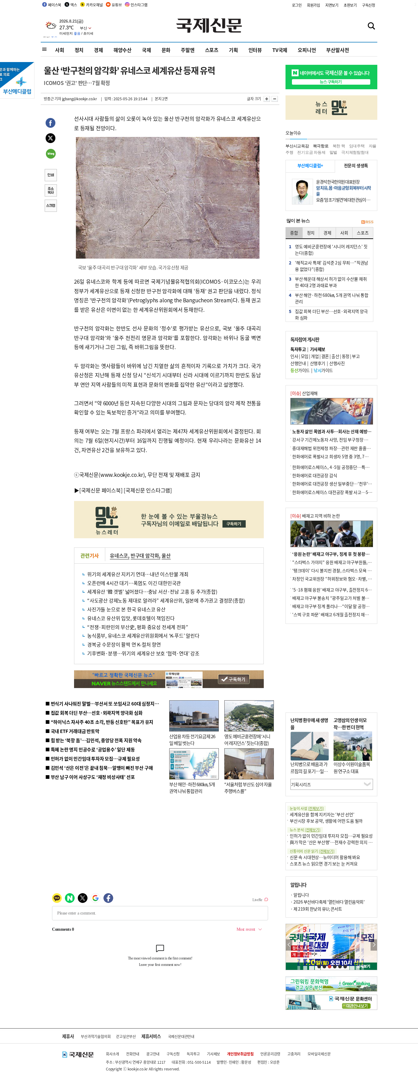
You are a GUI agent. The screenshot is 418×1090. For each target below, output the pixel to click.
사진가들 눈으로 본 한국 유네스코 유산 (126, 609)
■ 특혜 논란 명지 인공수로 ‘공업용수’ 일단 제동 (90, 749)
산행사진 (337, 363)
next (374, 945)
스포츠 (211, 49)
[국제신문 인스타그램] (148, 490)
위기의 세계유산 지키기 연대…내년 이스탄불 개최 (137, 574)
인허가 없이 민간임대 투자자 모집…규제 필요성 (331, 836)
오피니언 (307, 49)
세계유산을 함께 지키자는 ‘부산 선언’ (322, 814)
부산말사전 (337, 49)
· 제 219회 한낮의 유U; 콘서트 (316, 909)
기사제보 (213, 1053)
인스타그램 (139, 4)
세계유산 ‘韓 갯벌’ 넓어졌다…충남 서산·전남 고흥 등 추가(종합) (152, 591)
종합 (294, 233)
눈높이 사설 (306, 808)
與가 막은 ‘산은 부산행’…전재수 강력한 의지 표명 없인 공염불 (343, 842)
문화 (166, 49)
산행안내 (298, 363)
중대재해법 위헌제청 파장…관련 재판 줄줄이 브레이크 (339, 448)
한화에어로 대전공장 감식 (314, 475)
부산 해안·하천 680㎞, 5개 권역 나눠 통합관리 (192, 787)
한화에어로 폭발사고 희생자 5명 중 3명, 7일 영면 (334, 456)
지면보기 (331, 5)
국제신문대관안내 (181, 1036)
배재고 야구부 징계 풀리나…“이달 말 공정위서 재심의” (340, 606)
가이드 (300, 370)
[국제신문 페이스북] (101, 490)
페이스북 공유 (50, 124)
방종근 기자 (52, 98)
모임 (304, 356)
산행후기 (317, 363)
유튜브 (116, 4)
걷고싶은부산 (126, 1036)
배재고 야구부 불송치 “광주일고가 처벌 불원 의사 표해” (340, 598)
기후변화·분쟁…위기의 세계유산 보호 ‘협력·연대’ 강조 (143, 653)
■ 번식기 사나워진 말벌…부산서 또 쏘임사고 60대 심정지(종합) (105, 703)
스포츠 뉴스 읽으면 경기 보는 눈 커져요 (324, 863)
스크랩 (50, 206)
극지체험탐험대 (355, 152)
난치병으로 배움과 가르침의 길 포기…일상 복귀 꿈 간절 (309, 771)
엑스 (73, 4)
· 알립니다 (299, 895)
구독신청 (368, 5)
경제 (98, 49)
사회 (59, 49)
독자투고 (193, 1053)
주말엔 (187, 49)
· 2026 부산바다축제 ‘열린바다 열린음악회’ (327, 902)
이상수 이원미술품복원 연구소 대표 (352, 767)
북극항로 (321, 146)
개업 (315, 356)
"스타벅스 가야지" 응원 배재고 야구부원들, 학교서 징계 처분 (344, 562)
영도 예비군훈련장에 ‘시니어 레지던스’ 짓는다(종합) (247, 739)
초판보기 (350, 5)
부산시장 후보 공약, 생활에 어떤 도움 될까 (326, 821)
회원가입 (313, 5)
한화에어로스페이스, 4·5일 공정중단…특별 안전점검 (339, 467)
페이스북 (54, 4)
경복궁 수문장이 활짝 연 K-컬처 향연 (124, 644)
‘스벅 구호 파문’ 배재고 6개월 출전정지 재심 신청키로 (338, 614)
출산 (335, 356)
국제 (146, 49)
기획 (233, 49)
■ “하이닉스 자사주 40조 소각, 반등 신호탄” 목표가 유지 (99, 722)
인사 (294, 356)
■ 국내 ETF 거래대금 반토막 (72, 731)
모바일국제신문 (319, 1053)
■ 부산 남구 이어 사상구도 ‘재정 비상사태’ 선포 (90, 777)
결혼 (325, 356)
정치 (79, 49)
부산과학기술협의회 (95, 1036)
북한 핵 (339, 146)
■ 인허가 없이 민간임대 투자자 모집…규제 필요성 (92, 758)
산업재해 (304, 393)
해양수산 (123, 49)
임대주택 (357, 146)
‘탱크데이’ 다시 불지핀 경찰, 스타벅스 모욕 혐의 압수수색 (342, 570)
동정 (345, 356)
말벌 (334, 152)
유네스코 (119, 555)
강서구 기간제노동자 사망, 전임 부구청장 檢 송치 (334, 439)
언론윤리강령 (270, 1053)
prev (289, 945)
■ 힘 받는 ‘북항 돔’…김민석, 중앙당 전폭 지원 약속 (93, 740)
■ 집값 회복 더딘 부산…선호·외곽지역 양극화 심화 (93, 712)
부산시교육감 (297, 146)
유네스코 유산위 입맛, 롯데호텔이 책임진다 (130, 618)
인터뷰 (255, 49)
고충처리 (293, 1053)
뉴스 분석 (305, 829)
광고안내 (152, 1053)
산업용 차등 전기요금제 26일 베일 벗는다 (192, 739)
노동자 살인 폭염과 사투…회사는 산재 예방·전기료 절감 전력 (345, 431)
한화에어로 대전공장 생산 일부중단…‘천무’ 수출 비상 (338, 484)
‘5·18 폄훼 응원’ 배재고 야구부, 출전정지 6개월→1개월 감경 (345, 590)
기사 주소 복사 (50, 191)
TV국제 (279, 49)
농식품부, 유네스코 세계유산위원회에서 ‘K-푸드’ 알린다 (143, 635)
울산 (166, 555)
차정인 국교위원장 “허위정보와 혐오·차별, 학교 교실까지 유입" (347, 579)
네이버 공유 (50, 154)
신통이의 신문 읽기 (312, 851)
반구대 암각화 (145, 555)
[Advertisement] (331, 668)
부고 (356, 356)
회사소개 (112, 1053)
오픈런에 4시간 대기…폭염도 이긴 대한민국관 (134, 583)
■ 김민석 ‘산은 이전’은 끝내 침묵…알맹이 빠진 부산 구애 (99, 767)
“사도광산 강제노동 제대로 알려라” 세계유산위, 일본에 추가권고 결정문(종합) (165, 600)
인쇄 (50, 175)
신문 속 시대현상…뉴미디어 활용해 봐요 (325, 857)
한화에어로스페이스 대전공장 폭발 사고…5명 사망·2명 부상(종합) (350, 492)
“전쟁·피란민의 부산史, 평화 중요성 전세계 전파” (137, 627)
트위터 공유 (50, 139)
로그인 (297, 5)
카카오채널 (94, 4)
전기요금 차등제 (311, 152)
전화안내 (132, 1053)
